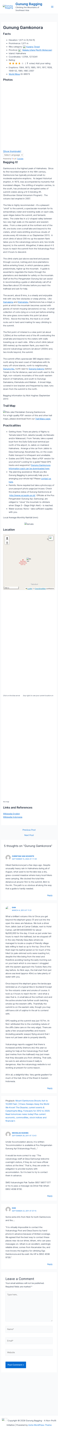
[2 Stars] (13, 63)
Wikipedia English (11, 814)
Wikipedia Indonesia (12, 817)
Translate (20, 159)
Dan (14, 907)
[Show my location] (51, 538)
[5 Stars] (22, 63)
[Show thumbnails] (12, 151)
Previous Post (29, 830)
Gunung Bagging (28, 4)
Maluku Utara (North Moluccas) (37, 50)
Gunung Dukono (36, 369)
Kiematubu (23, 302)
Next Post (29, 835)
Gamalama (8, 302)
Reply (50, 895)
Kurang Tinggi (33, 46)
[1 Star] (10, 63)
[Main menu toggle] (52, 7)
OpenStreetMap (40, 588)
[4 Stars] (19, 63)
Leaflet (29, 588)
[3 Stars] (16, 63)
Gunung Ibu (8, 369)
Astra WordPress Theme (40, 1425)
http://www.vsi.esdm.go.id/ (22, 495)
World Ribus (14, 74)
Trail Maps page (42, 419)
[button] (29, 560)
